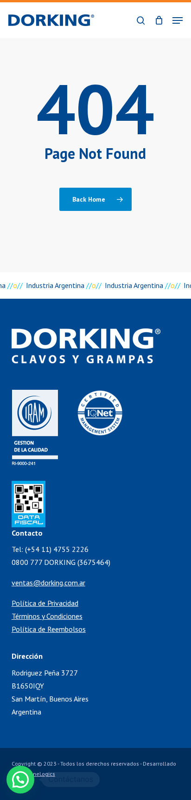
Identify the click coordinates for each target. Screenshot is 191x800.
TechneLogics (38, 773)
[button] (177, 20)
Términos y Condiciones (47, 616)
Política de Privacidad (45, 603)
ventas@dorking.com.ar (48, 582)
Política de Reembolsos (49, 629)
